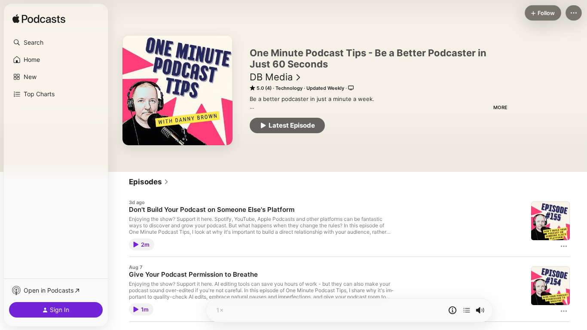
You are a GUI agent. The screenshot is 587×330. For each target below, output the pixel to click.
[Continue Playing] (467, 310)
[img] (38, 19)
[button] (55, 42)
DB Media (271, 76)
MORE (500, 107)
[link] (149, 181)
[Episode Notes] (452, 310)
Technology (289, 88)
